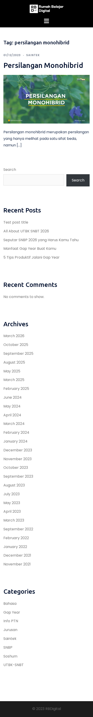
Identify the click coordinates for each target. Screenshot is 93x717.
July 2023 (11, 494)
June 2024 (12, 397)
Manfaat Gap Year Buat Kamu (29, 248)
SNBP (7, 647)
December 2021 (17, 555)
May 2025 (11, 371)
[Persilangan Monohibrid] (46, 99)
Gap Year (11, 612)
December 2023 (17, 450)
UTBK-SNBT (13, 664)
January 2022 (15, 546)
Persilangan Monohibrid (43, 65)
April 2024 (12, 415)
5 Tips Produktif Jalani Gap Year (31, 257)
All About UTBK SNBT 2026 (26, 231)
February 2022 (16, 538)
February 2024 (16, 432)
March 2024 (14, 423)
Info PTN (10, 621)
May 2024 (12, 406)
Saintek (33, 55)
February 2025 (16, 388)
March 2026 (13, 335)
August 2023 (14, 485)
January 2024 (15, 441)
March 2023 (13, 520)
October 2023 (15, 467)
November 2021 (17, 564)
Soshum (10, 656)
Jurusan (10, 629)
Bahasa (9, 603)
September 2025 (18, 353)
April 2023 (12, 511)
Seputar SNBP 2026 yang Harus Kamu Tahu (41, 240)
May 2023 (11, 502)
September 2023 (18, 476)
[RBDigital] (46, 8)
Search (9, 169)
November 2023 (17, 459)
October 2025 (15, 344)
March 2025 (13, 379)
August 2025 (14, 362)
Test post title (15, 222)
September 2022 (18, 529)
